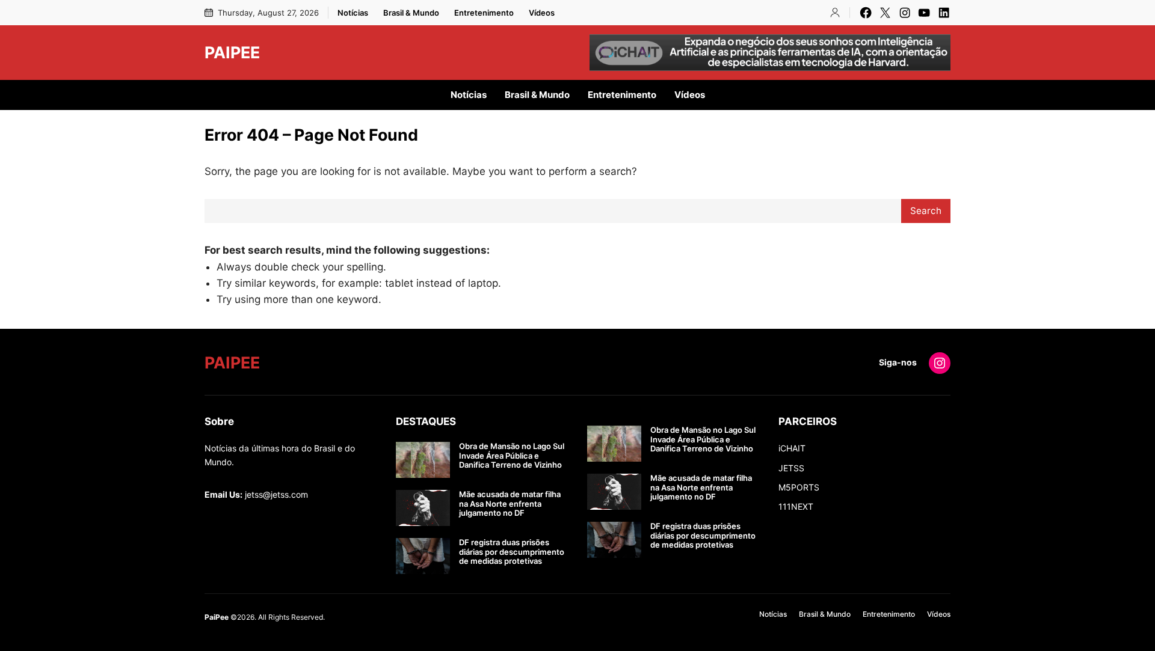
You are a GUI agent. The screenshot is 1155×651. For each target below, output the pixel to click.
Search (925, 210)
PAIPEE (232, 52)
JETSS (791, 468)
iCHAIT (791, 448)
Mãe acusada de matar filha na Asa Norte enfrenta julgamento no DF (510, 504)
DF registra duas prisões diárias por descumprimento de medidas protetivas (511, 552)
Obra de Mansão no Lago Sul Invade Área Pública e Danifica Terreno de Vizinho (511, 455)
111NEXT (795, 506)
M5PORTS (798, 487)
